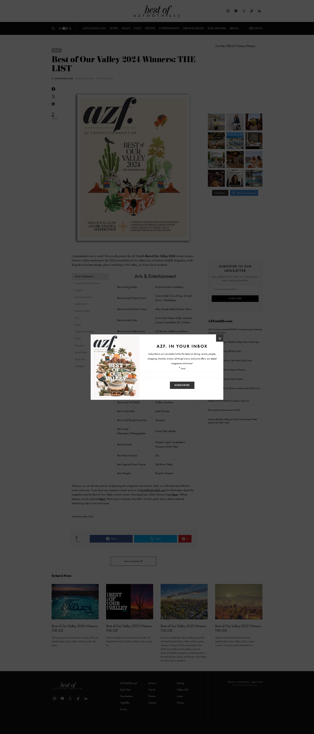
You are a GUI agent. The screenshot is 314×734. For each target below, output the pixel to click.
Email (183, 368)
